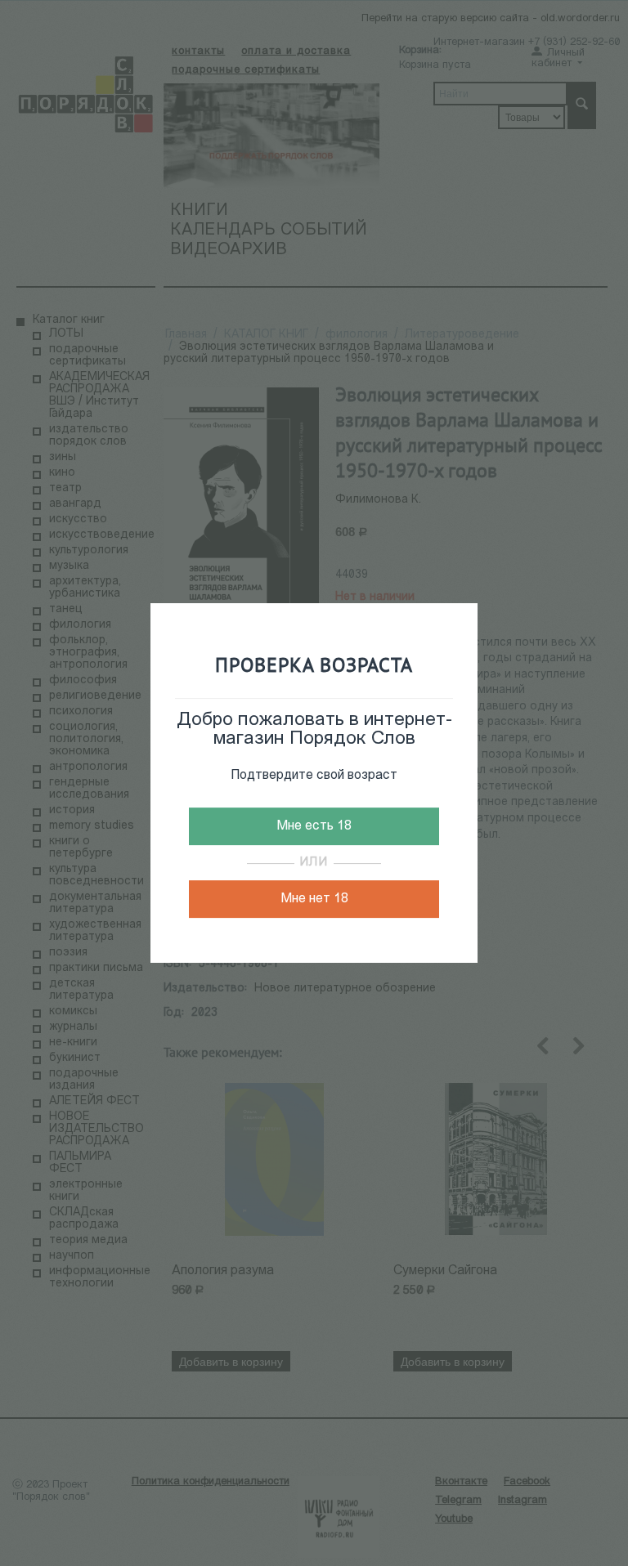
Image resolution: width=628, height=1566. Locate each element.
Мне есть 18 (314, 826)
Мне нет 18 (314, 899)
